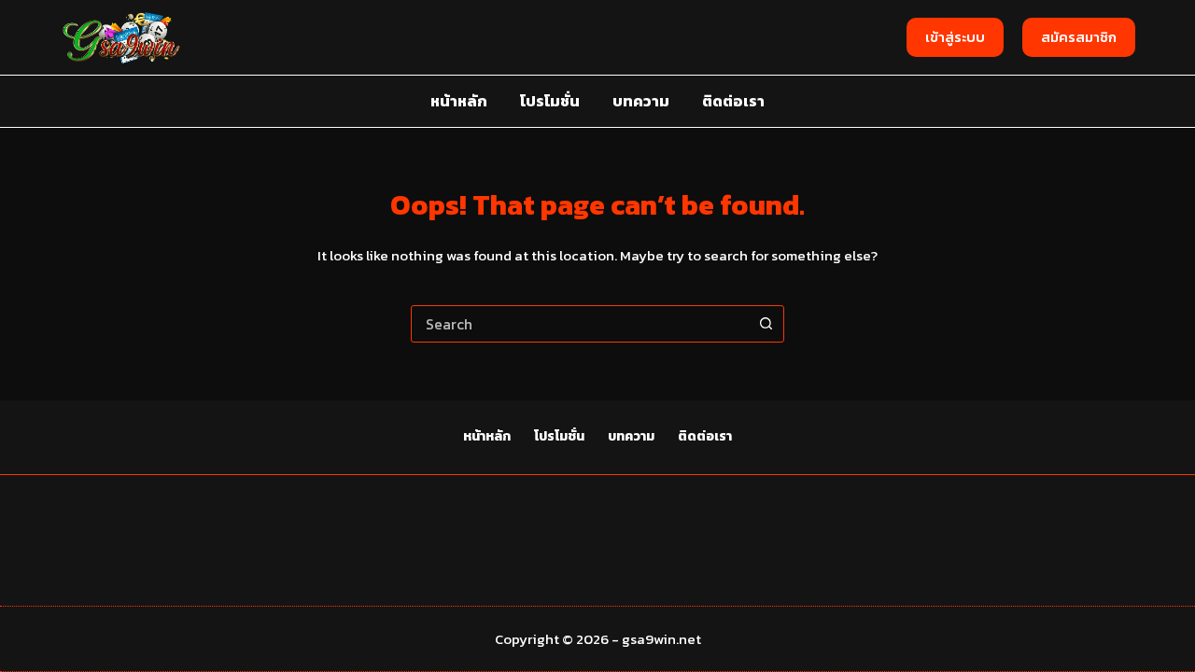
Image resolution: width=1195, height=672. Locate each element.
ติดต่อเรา (733, 101)
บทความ (640, 101)
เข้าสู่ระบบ (955, 37)
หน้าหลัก (458, 101)
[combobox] (580, 324)
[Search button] (765, 324)
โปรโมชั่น (550, 101)
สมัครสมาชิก (1079, 37)
